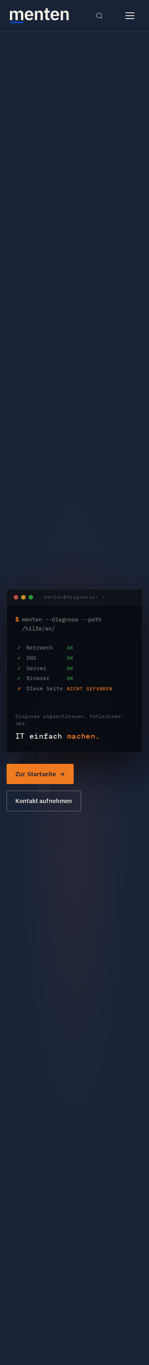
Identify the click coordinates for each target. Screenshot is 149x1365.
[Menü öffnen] (130, 16)
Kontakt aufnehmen (43, 801)
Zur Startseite (35, 774)
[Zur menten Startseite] (39, 15)
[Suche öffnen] (99, 15)
